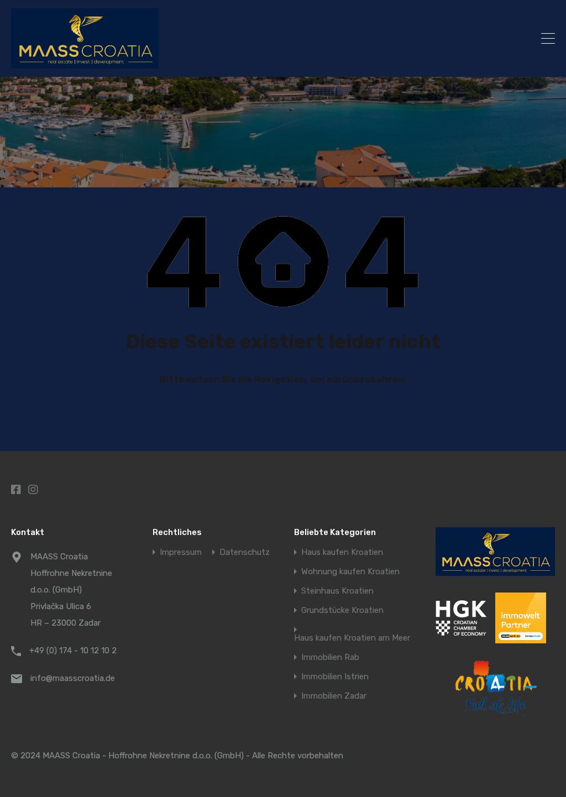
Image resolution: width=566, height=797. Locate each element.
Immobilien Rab (330, 657)
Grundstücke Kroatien (342, 610)
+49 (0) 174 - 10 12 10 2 (73, 651)
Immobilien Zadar (333, 696)
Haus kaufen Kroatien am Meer (352, 638)
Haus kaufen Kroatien (342, 552)
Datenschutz (244, 552)
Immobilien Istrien (335, 677)
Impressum (181, 552)
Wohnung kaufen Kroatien (350, 572)
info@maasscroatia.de (72, 678)
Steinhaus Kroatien (337, 591)
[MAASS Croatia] (219, 38)
